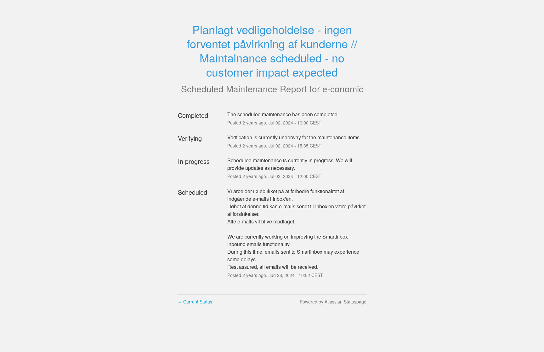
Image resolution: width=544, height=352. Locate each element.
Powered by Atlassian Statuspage (333, 301)
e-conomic (342, 88)
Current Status (195, 301)
